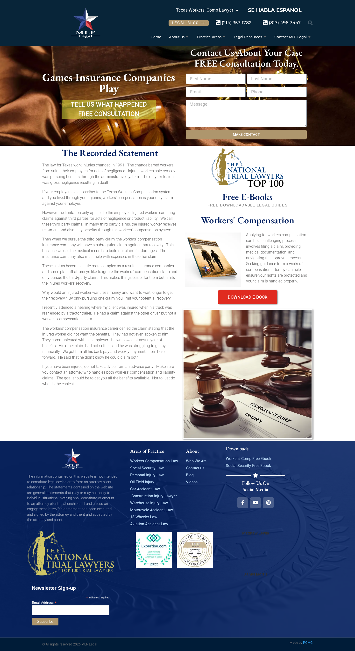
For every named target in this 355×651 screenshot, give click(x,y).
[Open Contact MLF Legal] (309, 37)
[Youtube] (255, 502)
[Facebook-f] (242, 502)
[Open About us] (187, 37)
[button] (310, 23)
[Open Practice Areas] (224, 37)
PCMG (308, 642)
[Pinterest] (268, 502)
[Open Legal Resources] (265, 37)
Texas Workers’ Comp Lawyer (204, 10)
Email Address (44, 602)
